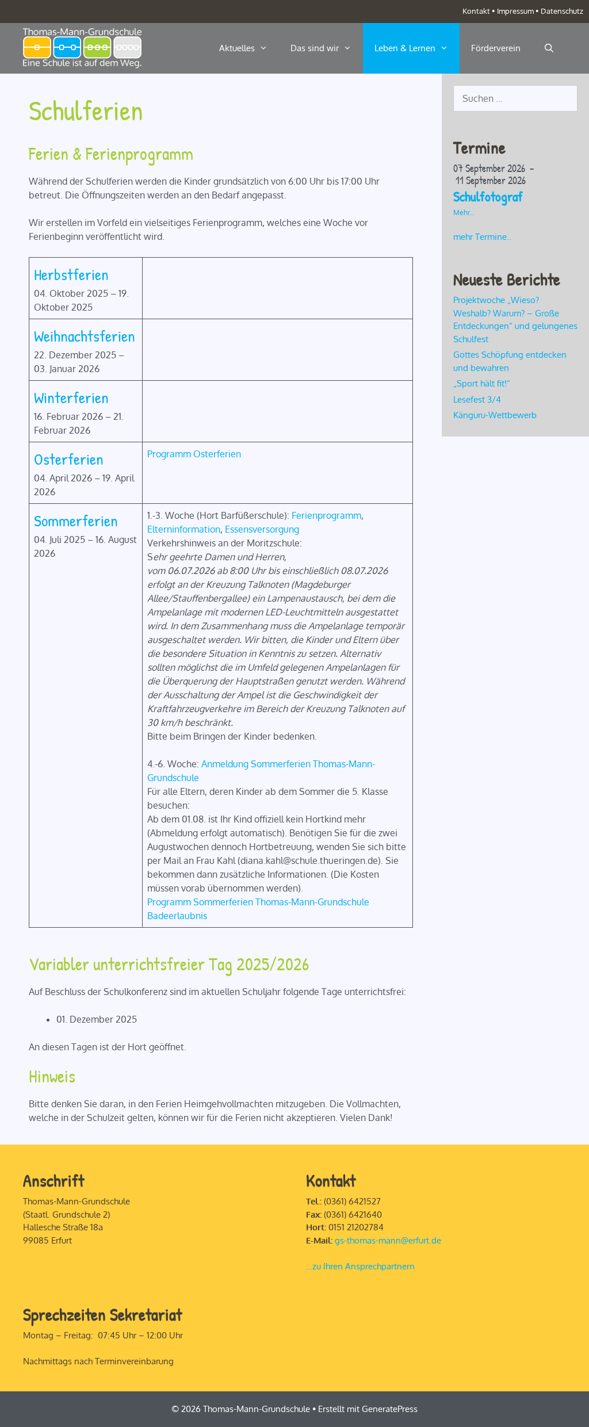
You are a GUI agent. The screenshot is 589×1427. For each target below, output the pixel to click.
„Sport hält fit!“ (482, 383)
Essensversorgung (262, 529)
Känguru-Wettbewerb (495, 415)
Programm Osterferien (194, 454)
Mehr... (464, 212)
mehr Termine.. (482, 236)
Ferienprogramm (326, 515)
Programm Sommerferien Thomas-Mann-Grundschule (258, 902)
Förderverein (496, 48)
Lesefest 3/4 (477, 399)
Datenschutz (562, 11)
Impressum (515, 11)
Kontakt (476, 11)
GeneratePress (390, 1408)
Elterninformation (183, 529)
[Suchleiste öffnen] (549, 48)
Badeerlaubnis (177, 915)
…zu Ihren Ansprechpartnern (360, 1266)
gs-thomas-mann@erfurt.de (388, 1240)
